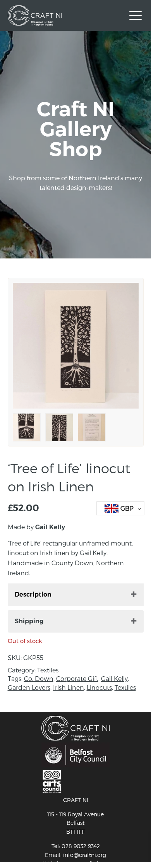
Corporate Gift (77, 678)
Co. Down (38, 678)
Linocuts (99, 687)
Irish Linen (68, 687)
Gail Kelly (114, 678)
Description (33, 594)
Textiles (47, 670)
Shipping (29, 621)
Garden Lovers (29, 687)
